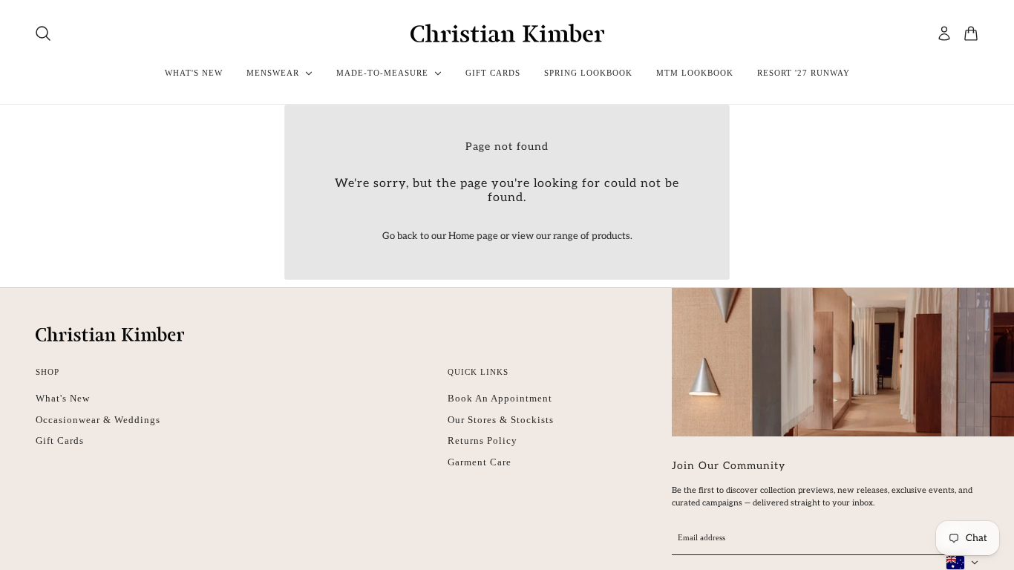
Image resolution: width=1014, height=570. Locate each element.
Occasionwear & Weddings (98, 419)
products (611, 236)
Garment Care (479, 462)
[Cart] (971, 33)
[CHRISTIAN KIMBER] (507, 33)
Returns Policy (482, 440)
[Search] (43, 33)
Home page (473, 236)
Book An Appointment (500, 398)
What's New (63, 398)
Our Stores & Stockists (501, 419)
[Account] (944, 33)
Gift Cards (60, 440)
